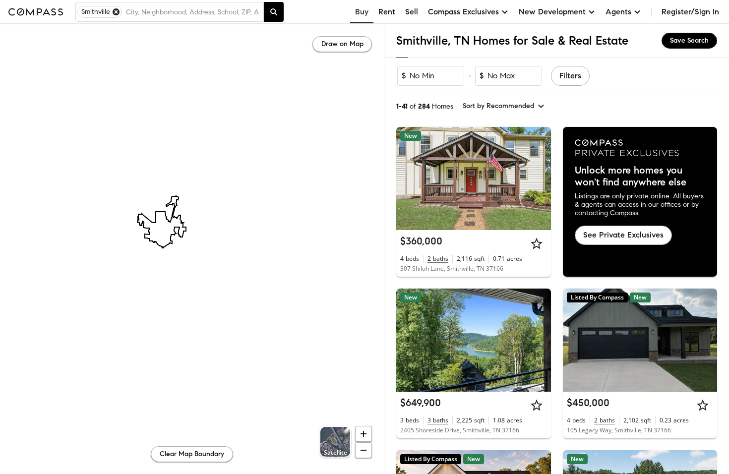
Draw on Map (342, 44)
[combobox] (192, 11)
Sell (411, 11)
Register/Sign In (690, 11)
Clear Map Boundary (192, 454)
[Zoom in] (363, 434)
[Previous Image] (408, 178)
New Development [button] (552, 11)
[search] (274, 12)
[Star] (536, 243)
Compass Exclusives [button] (463, 11)
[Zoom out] (363, 450)
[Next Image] (539, 178)
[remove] (116, 12)
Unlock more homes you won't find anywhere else (630, 176)
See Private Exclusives (623, 234)
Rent (386, 11)
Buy (361, 11)
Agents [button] (618, 11)
